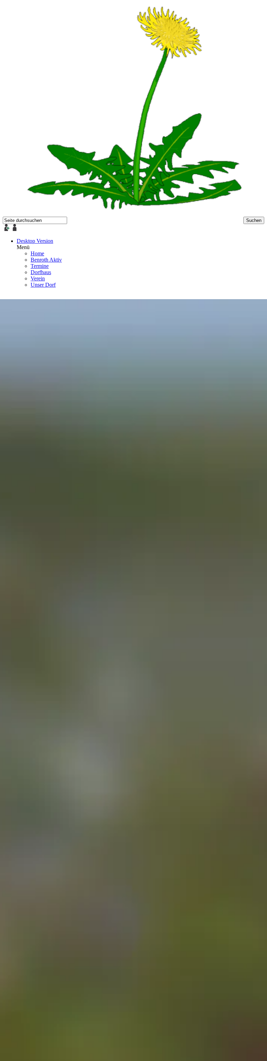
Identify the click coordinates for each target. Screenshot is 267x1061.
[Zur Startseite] (133, 213)
